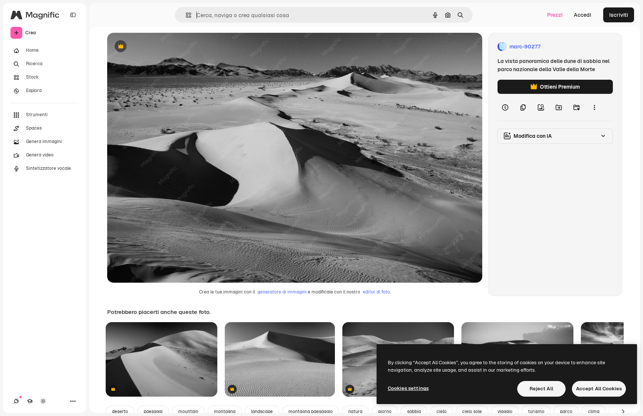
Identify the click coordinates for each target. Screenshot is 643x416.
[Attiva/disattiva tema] (43, 401)
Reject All (541, 388)
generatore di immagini (282, 292)
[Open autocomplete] (185, 15)
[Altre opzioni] (594, 107)
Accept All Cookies (599, 388)
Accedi (582, 15)
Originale (156, 46)
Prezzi (555, 15)
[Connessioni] (16, 401)
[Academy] (30, 401)
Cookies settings (408, 388)
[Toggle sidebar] (73, 15)
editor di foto (376, 292)
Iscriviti (618, 15)
